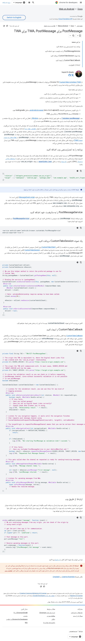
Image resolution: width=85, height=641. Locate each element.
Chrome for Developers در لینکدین (16, 619)
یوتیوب (25, 616)
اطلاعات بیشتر (8, 571)
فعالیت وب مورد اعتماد (49, 26)
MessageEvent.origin (27, 197)
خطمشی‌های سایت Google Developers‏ (44, 596)
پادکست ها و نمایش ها (49, 623)
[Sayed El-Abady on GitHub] (70, 76)
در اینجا (26, 190)
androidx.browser (36, 110)
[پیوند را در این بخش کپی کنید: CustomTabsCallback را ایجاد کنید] (44, 329)
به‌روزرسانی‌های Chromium (47, 613)
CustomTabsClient (49, 247)
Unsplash (56, 577)
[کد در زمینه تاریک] (77, 171)
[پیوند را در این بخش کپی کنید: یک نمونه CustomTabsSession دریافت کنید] (36, 241)
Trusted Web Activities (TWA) (70, 82)
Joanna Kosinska (68, 577)
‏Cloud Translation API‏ (65, 19)
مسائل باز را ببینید (78, 616)
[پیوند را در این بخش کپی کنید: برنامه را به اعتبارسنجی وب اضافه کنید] (44, 149)
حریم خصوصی (73, 631)
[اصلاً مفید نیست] (4, 25)
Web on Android (66, 9)
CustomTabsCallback (74, 336)
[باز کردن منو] (81, 2)
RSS (26, 623)
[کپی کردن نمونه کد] (81, 171)
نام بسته (63, 162)
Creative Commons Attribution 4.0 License (33, 593)
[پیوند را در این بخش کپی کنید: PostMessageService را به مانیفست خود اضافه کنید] (28, 212)
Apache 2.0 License (76, 596)
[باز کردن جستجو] (33, 2)
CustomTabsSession (32, 250)
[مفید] (7, 25)
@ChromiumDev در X (20, 613)
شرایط (81, 631)
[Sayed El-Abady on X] (72, 76)
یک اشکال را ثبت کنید (77, 613)
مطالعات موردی (51, 616)
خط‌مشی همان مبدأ (30, 129)
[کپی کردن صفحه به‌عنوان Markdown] (73, 35)
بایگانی (53, 619)
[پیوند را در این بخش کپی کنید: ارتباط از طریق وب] (63, 499)
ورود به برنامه (6, 2)
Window (35, 118)
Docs (80, 9)
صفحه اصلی (79, 26)
